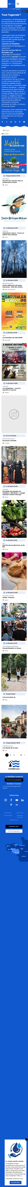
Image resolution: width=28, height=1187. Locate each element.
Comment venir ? (14, 826)
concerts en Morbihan (11, 44)
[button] (20, 14)
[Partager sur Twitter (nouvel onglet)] (6, 122)
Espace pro (19, 812)
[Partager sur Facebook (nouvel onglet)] (2, 122)
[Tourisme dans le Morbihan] (18, 4)
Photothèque (8, 815)
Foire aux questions (14, 831)
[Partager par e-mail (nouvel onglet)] (24, 122)
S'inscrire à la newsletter (14, 780)
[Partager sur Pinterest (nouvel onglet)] (20, 122)
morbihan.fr (14, 820)
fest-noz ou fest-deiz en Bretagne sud (11, 51)
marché (15, 57)
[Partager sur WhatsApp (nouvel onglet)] (15, 122)
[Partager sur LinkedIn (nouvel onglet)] (11, 122)
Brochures (8, 812)
